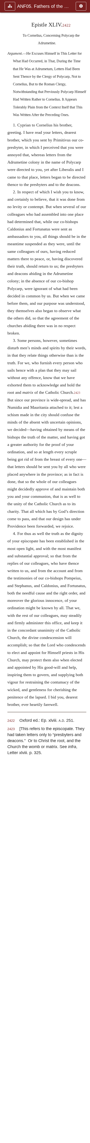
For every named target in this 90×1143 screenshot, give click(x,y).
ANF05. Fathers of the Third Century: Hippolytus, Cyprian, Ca (44, 6)
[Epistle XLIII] (5, 571)
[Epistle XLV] (84, 571)
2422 (66, 25)
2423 (77, 392)
